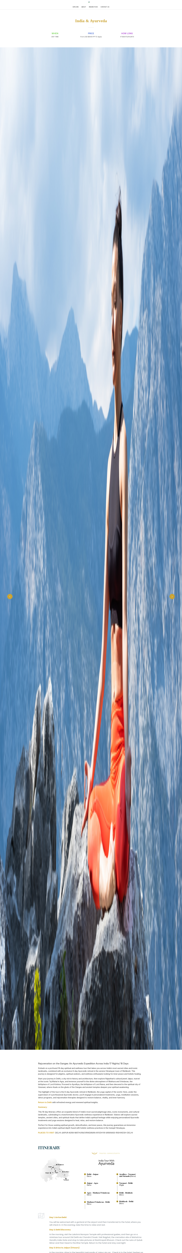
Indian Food (93, 7)
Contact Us (105, 7)
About (83, 7)
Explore (76, 7)
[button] (172, 596)
